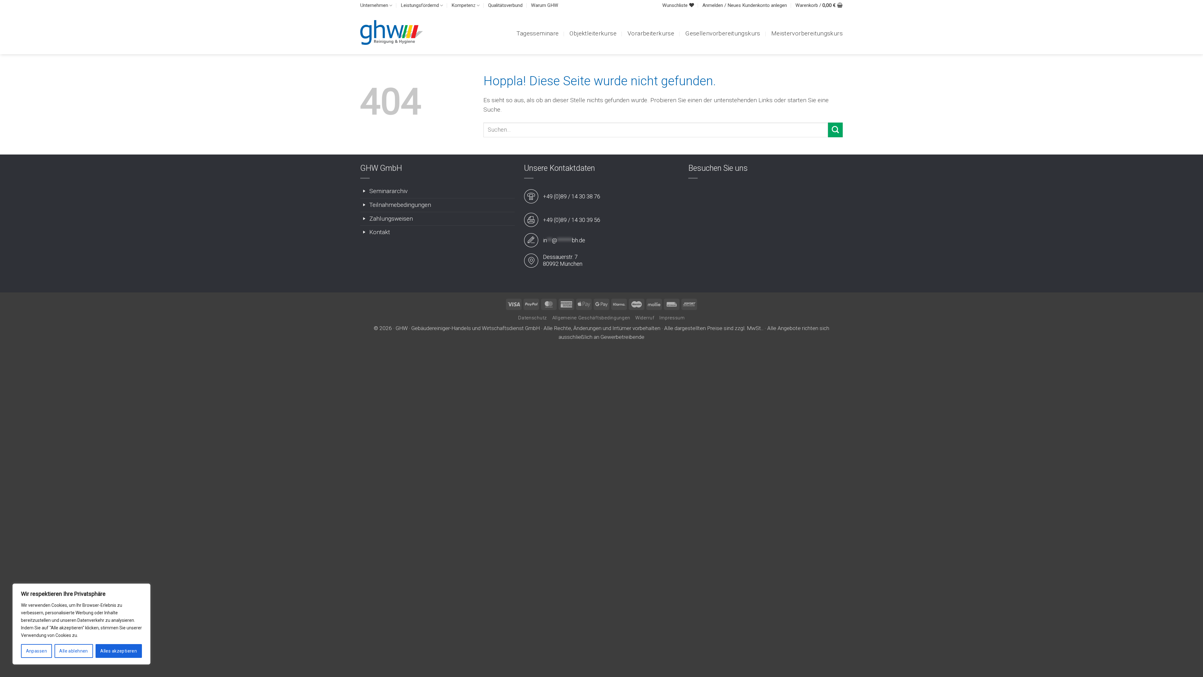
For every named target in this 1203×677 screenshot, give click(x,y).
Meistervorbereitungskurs (807, 33)
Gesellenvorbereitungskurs (722, 33)
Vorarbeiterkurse (651, 33)
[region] (81, 624)
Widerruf (644, 318)
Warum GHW (544, 5)
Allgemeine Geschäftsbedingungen (591, 318)
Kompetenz (463, 5)
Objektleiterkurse (593, 33)
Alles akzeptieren (118, 650)
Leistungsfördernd (420, 5)
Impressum (672, 318)
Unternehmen (374, 5)
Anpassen (36, 650)
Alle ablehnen (73, 650)
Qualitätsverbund (505, 5)
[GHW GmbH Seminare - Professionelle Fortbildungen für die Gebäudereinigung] (391, 32)
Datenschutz (532, 318)
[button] (744, 5)
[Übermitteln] (835, 130)
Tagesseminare (538, 33)
